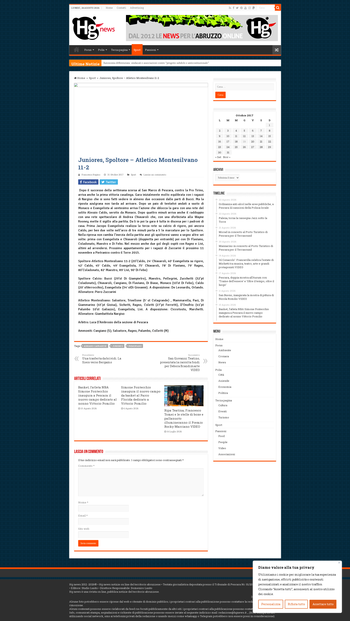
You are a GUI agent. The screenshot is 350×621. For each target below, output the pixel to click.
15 (269, 136)
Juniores (117, 346)
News (222, 362)
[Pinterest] (241, 7)
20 (252, 141)
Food (221, 436)
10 (228, 136)
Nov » (226, 157)
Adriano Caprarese (95, 346)
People (222, 442)
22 (269, 141)
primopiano (135, 346)
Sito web (83, 529)
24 (227, 147)
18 (236, 141)
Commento (86, 466)
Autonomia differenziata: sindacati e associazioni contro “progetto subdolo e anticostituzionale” (156, 62)
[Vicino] (339, 563)
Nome (83, 502)
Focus (88, 50)
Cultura (222, 405)
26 (244, 147)
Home (109, 7)
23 (219, 147)
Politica (223, 393)
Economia (224, 387)
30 (219, 152)
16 (219, 141)
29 (269, 147)
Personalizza (270, 604)
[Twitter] (237, 7)
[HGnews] (93, 27)
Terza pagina (119, 50)
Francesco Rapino (91, 174)
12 (244, 136)
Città (221, 374)
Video (222, 448)
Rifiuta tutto (296, 604)
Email (83, 515)
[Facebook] (233, 7)
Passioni (150, 50)
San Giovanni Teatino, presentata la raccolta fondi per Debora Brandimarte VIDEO (180, 362)
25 (236, 147)
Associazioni (226, 454)
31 (228, 152)
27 (252, 147)
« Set (218, 157)
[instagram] (249, 7)
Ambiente (224, 350)
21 (261, 141)
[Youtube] (245, 7)
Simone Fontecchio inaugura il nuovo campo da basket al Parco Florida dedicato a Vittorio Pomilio (140, 395)
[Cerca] (278, 8)
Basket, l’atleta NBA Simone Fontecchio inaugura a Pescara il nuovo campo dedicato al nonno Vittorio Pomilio (97, 395)
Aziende (223, 381)
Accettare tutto (323, 604)
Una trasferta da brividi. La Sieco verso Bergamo (101, 358)
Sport (137, 50)
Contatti (121, 7)
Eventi (222, 411)
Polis (101, 50)
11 (236, 136)
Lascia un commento (155, 174)
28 (261, 147)
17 (228, 141)
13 (253, 136)
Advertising (137, 7)
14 (261, 136)
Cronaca (223, 356)
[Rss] (230, 7)
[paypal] (253, 7)
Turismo (223, 417)
